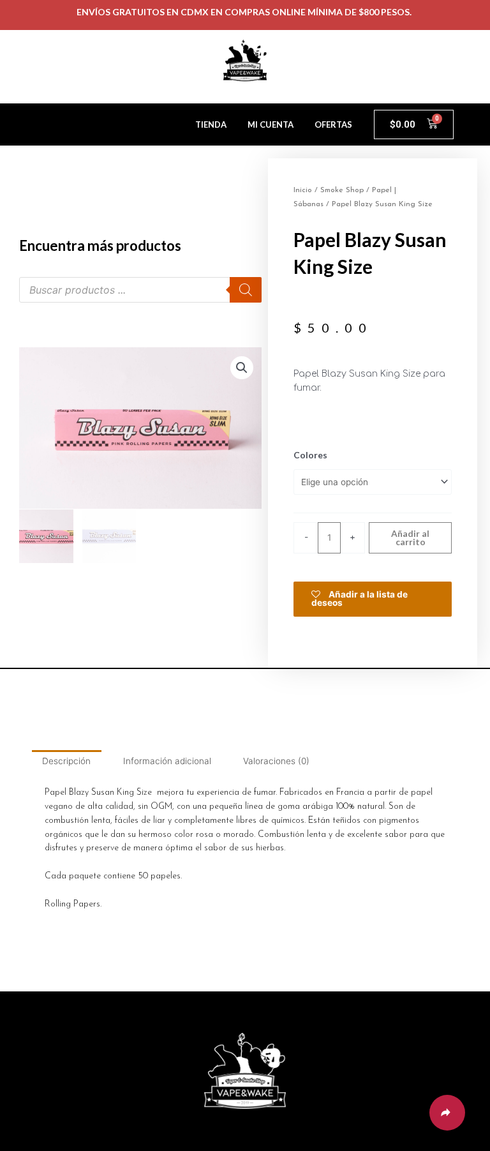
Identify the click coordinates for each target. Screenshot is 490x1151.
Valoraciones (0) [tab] (276, 761)
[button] (241, 367)
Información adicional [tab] (167, 761)
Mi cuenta (270, 124)
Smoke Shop (342, 190)
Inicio (302, 190)
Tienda (210, 124)
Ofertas (333, 124)
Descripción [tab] (66, 761)
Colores (310, 454)
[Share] (447, 1113)
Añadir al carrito (410, 538)
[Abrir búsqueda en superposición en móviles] (140, 290)
